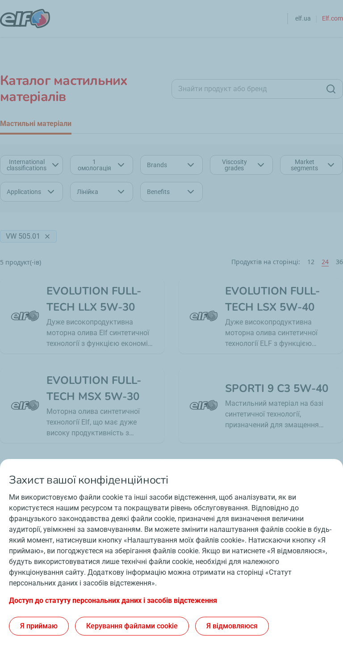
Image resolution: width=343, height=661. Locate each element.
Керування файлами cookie (132, 626)
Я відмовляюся (232, 626)
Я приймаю (39, 626)
